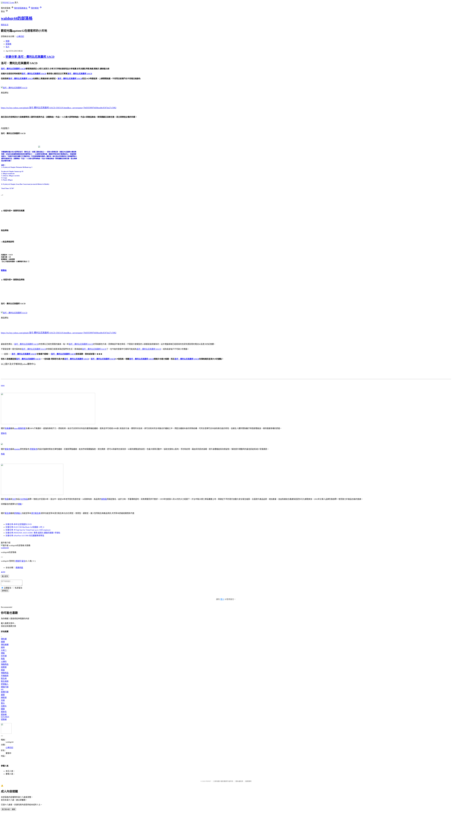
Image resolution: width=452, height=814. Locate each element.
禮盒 (20, 504)
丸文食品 (24, 499)
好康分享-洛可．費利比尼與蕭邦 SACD (30, 56)
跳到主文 (4, 25)
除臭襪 (7, 428)
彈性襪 (4, 639)
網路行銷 (4, 687)
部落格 (8, 44)
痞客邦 (18, 561)
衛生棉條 (4, 681)
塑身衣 (4, 433)
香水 (3, 703)
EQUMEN (5, 717)
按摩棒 (4, 667)
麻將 (3, 647)
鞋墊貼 (4, 270)
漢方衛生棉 (35, 513)
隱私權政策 (239, 781)
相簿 (7, 41)
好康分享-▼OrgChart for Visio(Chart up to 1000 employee (28, 530)
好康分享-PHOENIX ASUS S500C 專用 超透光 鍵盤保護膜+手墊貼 (33, 533)
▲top (3, 572)
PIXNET (208, 781)
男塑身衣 (33, 449)
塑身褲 (4, 714)
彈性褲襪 (4, 645)
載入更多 (5, 576)
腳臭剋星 (22, 428)
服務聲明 (248, 781)
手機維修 (4, 676)
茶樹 (3, 700)
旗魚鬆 (104, 499)
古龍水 (4, 706)
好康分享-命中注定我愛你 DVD (19, 524)
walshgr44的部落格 (16, 18)
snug (2, 385)
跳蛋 (3, 670)
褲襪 (3, 642)
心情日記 (20, 36)
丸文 (14, 499)
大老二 (4, 650)
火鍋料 (4, 662)
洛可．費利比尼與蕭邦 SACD (26, 344)
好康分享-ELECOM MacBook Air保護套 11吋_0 (25, 527)
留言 (23, 561)
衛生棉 (7, 513)
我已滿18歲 (6, 809)
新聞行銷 (4, 692)
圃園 (3, 709)
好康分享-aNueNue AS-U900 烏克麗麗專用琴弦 (25, 536)
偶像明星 (19, 568)
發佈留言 (5, 591)
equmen (17, 449)
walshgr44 (5, 548)
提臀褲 (4, 719)
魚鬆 (3, 454)
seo (2, 689)
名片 (7, 47)
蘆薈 (3, 695)
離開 (13, 809)
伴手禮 (4, 656)
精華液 (4, 698)
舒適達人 (18, 513)
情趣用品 (4, 664)
